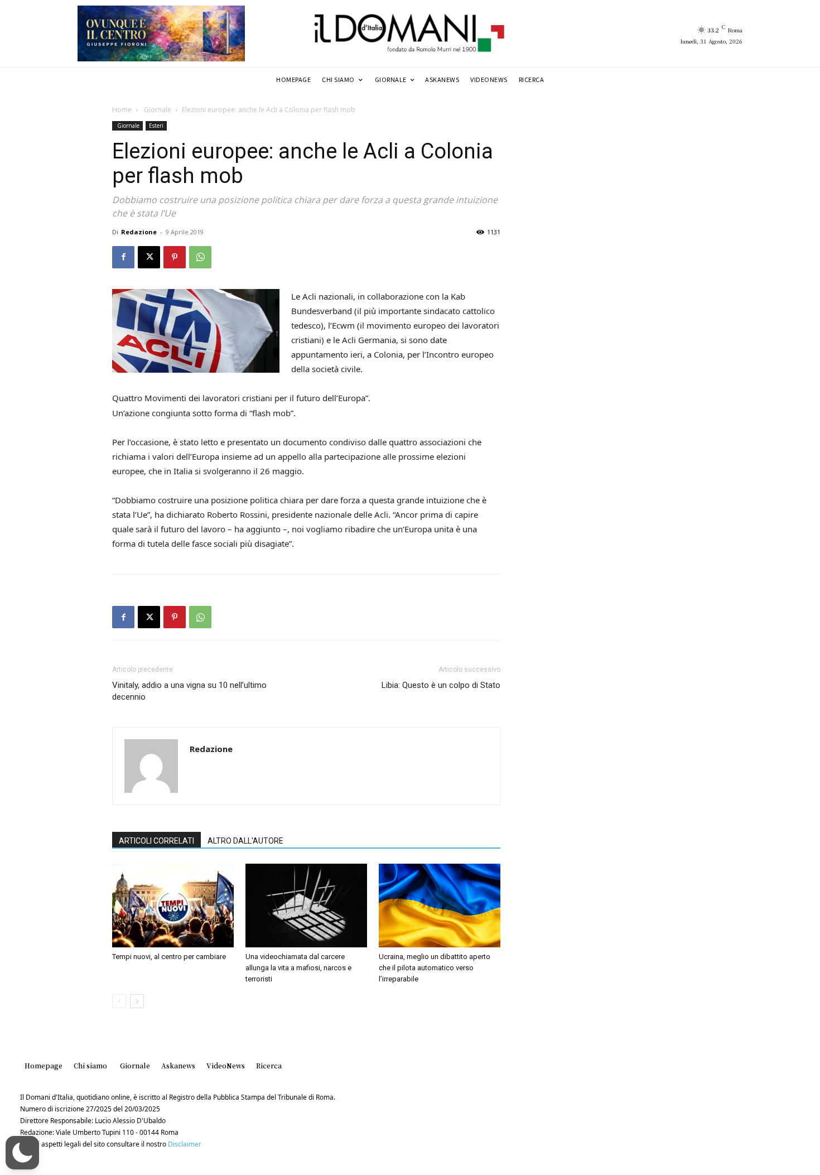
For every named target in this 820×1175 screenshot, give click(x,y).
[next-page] (137, 1001)
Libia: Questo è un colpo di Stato (441, 685)
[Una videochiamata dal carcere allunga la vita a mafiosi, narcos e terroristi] (306, 905)
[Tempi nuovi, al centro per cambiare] (173, 905)
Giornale (156, 109)
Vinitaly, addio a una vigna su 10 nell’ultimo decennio (189, 691)
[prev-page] (119, 1001)
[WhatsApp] (200, 257)
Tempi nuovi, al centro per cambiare (169, 956)
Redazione (139, 232)
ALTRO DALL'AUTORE (245, 840)
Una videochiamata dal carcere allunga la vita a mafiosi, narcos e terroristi (298, 967)
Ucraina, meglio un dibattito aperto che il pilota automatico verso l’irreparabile (434, 967)
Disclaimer (184, 1144)
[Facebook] (123, 257)
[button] (22, 1152)
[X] (149, 257)
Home (122, 109)
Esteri (156, 125)
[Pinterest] (174, 257)
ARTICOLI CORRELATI (156, 840)
